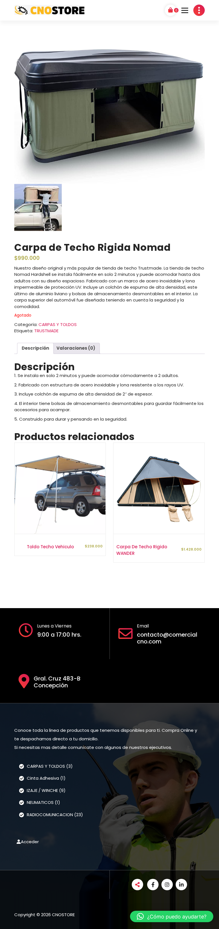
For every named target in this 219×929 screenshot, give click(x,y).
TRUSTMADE (46, 331)
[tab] (35, 348)
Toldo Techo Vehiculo (50, 547)
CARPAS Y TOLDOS (57, 324)
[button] (171, 916)
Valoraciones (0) (75, 348)
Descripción (35, 348)
